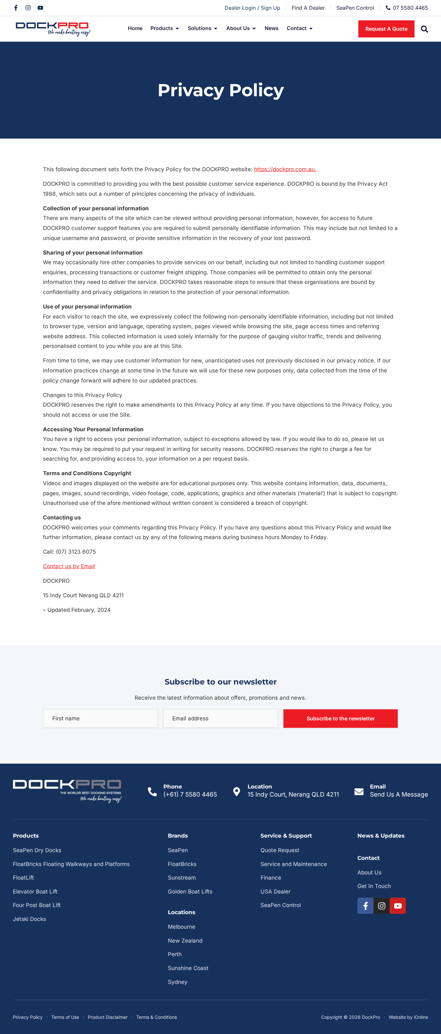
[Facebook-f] (16, 8)
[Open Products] (177, 28)
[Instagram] (28, 8)
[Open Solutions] (215, 28)
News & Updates (381, 835)
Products (26, 835)
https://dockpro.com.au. (285, 169)
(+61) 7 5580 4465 (190, 794)
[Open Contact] (310, 28)
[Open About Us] (254, 28)
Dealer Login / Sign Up (252, 8)
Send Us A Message (399, 794)
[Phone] (152, 791)
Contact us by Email (69, 566)
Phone (172, 786)
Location (260, 786)
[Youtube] (40, 8)
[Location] (236, 791)
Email (378, 786)
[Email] (359, 791)
